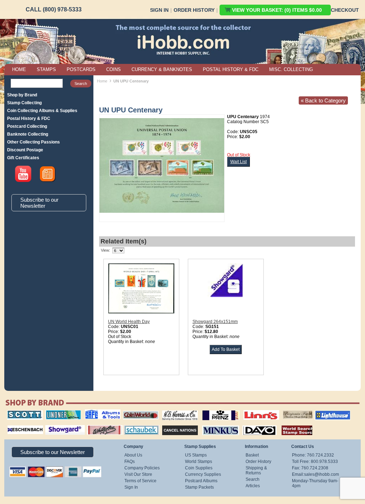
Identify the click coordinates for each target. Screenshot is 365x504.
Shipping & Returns (256, 470)
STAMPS (46, 69)
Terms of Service (140, 480)
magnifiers (14, 424)
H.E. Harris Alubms (176, 410)
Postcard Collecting (27, 126)
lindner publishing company (60, 413)
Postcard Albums (201, 480)
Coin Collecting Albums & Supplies (42, 110)
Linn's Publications (253, 410)
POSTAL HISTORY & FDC (230, 69)
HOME (19, 69)
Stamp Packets (199, 487)
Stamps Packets (173, 424)
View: (105, 250)
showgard (52, 424)
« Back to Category (323, 100)
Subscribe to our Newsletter (39, 203)
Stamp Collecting (24, 102)
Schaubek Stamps (137, 424)
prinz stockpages (213, 410)
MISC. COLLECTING (291, 69)
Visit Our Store (138, 474)
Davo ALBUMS (249, 424)
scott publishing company (19, 413)
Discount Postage (25, 149)
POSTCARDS (81, 69)
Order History (194, 10)
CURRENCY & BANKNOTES (162, 69)
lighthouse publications (324, 413)
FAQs (129, 461)
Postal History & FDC (28, 118)
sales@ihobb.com (321, 474)
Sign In (159, 10)
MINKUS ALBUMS (214, 424)
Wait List (238, 161)
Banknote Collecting (27, 134)
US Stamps (196, 455)
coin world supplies (138, 410)
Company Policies (142, 467)
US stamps (284, 410)
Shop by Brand (22, 94)
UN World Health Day (129, 321)
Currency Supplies (203, 474)
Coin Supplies (198, 467)
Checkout (345, 10)
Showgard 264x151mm (215, 321)
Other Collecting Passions (33, 142)
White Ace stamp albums (97, 427)
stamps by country (291, 424)
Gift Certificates (23, 157)
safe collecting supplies (95, 413)
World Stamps (198, 461)
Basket (252, 455)
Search (252, 479)
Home (102, 81)
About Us (133, 455)
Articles (253, 485)
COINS (113, 69)
